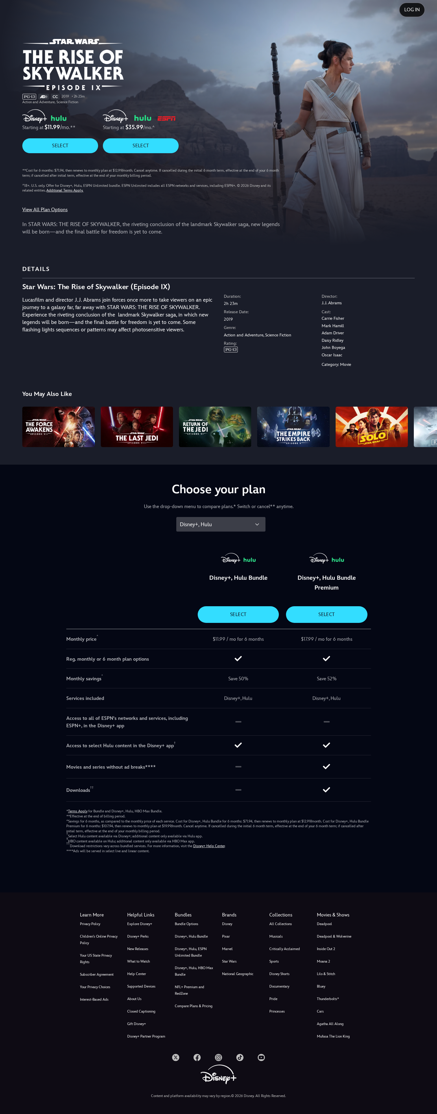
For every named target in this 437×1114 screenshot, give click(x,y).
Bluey (321, 986)
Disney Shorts (279, 974)
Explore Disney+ (139, 924)
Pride (273, 999)
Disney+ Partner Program (146, 1036)
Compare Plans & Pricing (194, 1006)
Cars (320, 1011)
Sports (274, 961)
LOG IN (412, 9)
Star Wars (229, 961)
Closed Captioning (141, 1011)
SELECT (60, 145)
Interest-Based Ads (94, 999)
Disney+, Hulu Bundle (191, 936)
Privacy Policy (90, 924)
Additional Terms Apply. (64, 190)
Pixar (226, 936)
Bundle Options (186, 924)
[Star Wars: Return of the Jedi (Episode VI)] (215, 427)
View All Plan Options (44, 209)
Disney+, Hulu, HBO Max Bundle (194, 971)
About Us (134, 999)
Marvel (227, 949)
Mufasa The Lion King (333, 1036)
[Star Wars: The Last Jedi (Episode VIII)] (137, 427)
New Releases (137, 949)
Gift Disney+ (136, 1024)
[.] (175, 1057)
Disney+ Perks (138, 936)
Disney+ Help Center (209, 846)
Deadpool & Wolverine (334, 936)
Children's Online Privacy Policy (98, 939)
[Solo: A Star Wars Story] (372, 427)
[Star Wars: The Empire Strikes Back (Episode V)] (293, 427)
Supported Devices (141, 986)
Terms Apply (77, 811)
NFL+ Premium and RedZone (189, 990)
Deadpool (324, 924)
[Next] (425, 426)
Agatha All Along (330, 1024)
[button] (147, 915)
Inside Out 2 (326, 949)
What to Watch (138, 961)
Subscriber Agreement (97, 974)
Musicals (276, 936)
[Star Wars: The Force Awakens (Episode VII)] (58, 427)
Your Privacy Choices (95, 987)
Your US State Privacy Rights (96, 958)
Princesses (277, 1011)
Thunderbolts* (328, 999)
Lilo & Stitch (326, 974)
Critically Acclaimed (284, 949)
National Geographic (237, 974)
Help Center (136, 974)
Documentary (279, 986)
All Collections (280, 924)
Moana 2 (323, 961)
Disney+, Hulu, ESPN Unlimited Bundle (191, 952)
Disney (227, 924)
